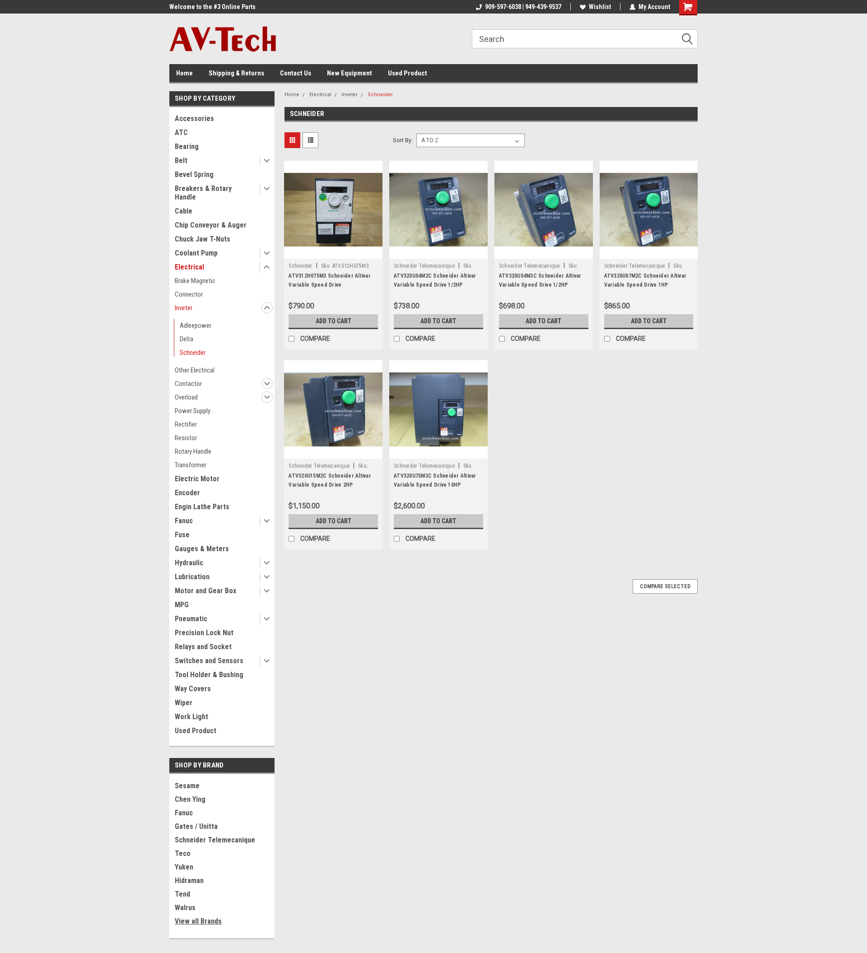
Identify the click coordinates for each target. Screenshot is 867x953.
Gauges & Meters (202, 548)
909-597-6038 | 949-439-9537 (523, 6)
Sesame (187, 785)
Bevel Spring (194, 174)
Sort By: (403, 140)
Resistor (186, 438)
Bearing (187, 146)
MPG (182, 604)
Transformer (190, 465)
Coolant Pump (196, 253)
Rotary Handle (193, 451)
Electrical (189, 267)
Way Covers (193, 688)
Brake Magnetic (195, 281)
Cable (183, 211)
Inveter (183, 308)
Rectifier (186, 424)
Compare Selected (665, 586)
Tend (182, 894)
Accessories (194, 118)
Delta (186, 339)
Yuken (184, 867)
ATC (181, 132)
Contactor (188, 384)
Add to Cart (333, 321)
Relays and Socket (203, 646)
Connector (189, 294)
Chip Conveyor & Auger (211, 225)
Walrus (185, 907)
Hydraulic (189, 562)
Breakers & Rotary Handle (203, 192)
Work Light (191, 716)
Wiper (183, 702)
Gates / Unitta (196, 826)
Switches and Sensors (209, 660)
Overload (186, 397)
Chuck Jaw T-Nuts (202, 239)
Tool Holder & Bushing (209, 674)
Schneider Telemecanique (215, 840)
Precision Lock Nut (204, 632)
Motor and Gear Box (205, 590)
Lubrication (192, 576)
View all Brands (198, 921)
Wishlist (600, 6)
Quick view (333, 252)
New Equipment (349, 73)
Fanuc (184, 520)
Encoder (187, 492)
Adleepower (195, 325)
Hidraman (189, 880)
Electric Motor (197, 478)
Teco (183, 853)
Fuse (182, 534)
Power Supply (192, 411)
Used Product (407, 73)
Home (184, 73)
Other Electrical (194, 370)
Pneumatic (191, 618)
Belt (181, 160)
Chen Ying (190, 799)
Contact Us (295, 73)
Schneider (192, 353)
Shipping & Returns (236, 73)
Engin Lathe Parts (202, 506)
